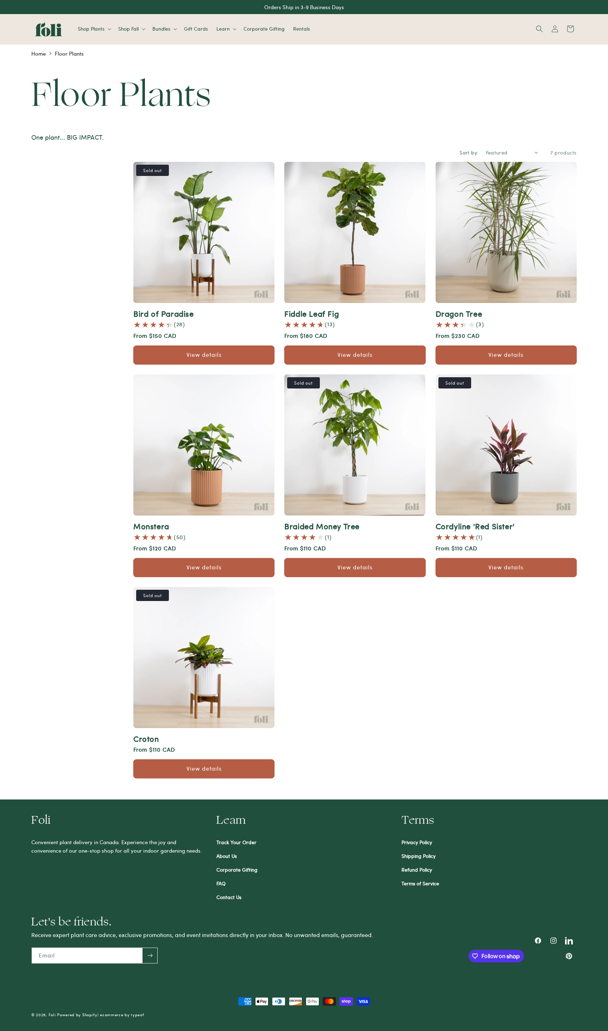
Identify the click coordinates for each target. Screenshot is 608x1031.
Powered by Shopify (77, 1014)
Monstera (151, 526)
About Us (226, 856)
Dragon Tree (459, 313)
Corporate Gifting (237, 869)
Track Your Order (236, 842)
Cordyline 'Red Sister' (475, 526)
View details (204, 354)
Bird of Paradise (163, 313)
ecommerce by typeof (122, 1014)
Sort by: (469, 152)
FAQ (221, 883)
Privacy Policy (416, 842)
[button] (94, 28)
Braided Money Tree (322, 526)
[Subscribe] (150, 955)
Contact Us (228, 897)
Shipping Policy (418, 856)
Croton (146, 738)
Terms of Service (420, 883)
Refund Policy (416, 869)
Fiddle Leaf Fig (311, 313)
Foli (52, 1014)
